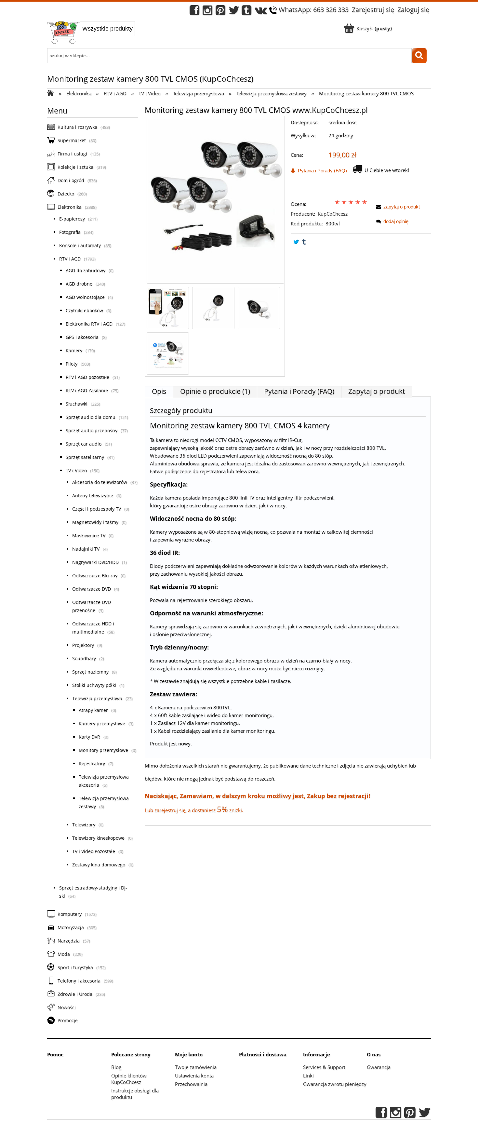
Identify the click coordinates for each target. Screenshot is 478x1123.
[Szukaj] (419, 55)
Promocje (68, 1020)
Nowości (67, 1007)
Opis (159, 391)
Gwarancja (379, 1067)
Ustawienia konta (194, 1075)
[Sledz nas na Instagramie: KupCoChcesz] (207, 11)
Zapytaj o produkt (376, 391)
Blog (116, 1067)
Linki (308, 1075)
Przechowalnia (191, 1084)
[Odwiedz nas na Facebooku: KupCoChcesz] (194, 11)
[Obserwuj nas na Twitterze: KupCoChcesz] (234, 11)
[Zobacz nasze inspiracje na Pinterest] (220, 11)
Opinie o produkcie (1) (215, 391)
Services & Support (324, 1067)
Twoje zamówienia (196, 1067)
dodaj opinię (395, 221)
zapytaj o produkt (401, 206)
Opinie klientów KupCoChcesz (129, 1078)
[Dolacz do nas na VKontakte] (261, 11)
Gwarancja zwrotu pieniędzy (334, 1084)
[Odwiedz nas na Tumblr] (246, 11)
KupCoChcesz (333, 213)
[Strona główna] (63, 33)
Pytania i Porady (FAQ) (321, 170)
